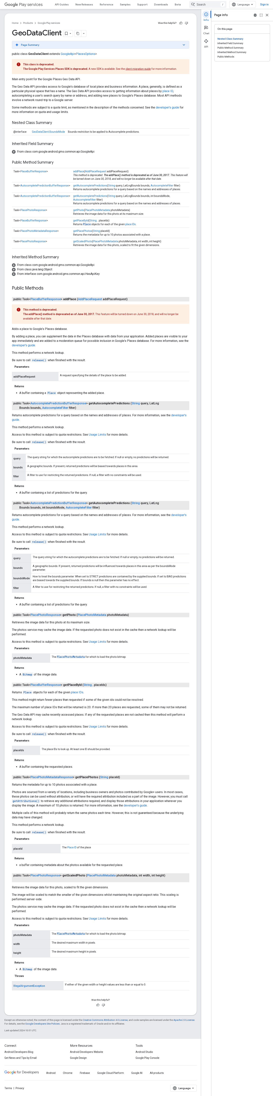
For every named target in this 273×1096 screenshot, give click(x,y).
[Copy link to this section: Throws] (27, 976)
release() (39, 360)
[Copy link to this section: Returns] (28, 386)
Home (15, 23)
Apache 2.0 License (183, 1020)
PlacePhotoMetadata (97, 210)
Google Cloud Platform (110, 1072)
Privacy (20, 1088)
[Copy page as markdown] (78, 33)
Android (51, 1072)
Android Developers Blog (18, 1051)
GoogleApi (67, 54)
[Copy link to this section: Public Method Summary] (57, 162)
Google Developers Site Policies (42, 1023)
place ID (167, 91)
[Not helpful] (186, 23)
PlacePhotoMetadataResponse (38, 230)
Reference (106, 4)
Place (87, 224)
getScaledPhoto (82, 241)
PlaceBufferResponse (33, 171)
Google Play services (49, 23)
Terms (8, 1088)
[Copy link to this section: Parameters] (33, 367)
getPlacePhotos (82, 230)
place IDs (130, 224)
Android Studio (144, 1051)
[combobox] (207, 4)
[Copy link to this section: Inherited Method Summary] (62, 257)
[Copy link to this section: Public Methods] (47, 288)
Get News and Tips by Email (20, 1057)
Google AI (136, 1072)
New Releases (84, 4)
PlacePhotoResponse (33, 210)
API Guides (62, 4)
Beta (178, 4)
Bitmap (27, 674)
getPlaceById (81, 220)
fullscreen (261, 15)
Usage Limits (97, 434)
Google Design (78, 1057)
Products (28, 23)
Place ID (72, 847)
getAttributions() (26, 801)
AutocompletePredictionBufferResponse (44, 185)
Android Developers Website (86, 1051)
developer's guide (167, 107)
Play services (31, 4)
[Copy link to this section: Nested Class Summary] (55, 123)
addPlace (78, 171)
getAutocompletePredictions (90, 185)
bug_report (255, 15)
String (111, 185)
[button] (100, 45)
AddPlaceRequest (95, 171)
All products (157, 1072)
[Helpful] (181, 23)
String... (94, 220)
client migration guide (138, 68)
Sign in (264, 4)
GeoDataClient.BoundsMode (48, 131)
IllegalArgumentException (29, 985)
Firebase (85, 1072)
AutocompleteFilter (162, 185)
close (267, 15)
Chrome (67, 1072)
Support (142, 4)
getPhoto (78, 210)
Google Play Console (147, 1057)
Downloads (161, 4)
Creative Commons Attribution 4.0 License (105, 1020)
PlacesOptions (85, 54)
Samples (125, 4)
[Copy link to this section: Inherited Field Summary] (57, 144)
